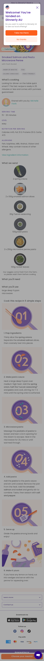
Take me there (21, 32)
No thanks (21, 39)
